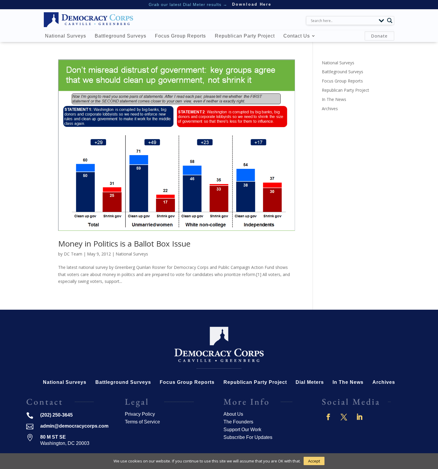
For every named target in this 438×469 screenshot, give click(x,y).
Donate (379, 36)
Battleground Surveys (120, 35)
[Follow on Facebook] (328, 416)
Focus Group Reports (180, 35)
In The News (334, 99)
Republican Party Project (245, 35)
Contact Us (296, 35)
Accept (314, 461)
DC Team (73, 254)
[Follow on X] (343, 416)
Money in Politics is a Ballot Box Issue (124, 243)
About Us (233, 414)
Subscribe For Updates (247, 437)
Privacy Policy (140, 414)
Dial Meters (310, 382)
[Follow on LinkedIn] (359, 416)
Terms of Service (142, 421)
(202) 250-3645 (56, 414)
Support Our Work (242, 429)
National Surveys (65, 35)
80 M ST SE (53, 437)
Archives (330, 108)
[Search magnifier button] (390, 20)
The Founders (238, 421)
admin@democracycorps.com (74, 426)
